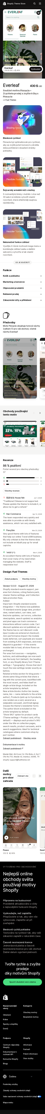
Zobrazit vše (23, 776)
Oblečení (7, 1015)
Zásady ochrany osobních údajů (16, 1090)
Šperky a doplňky (10, 1024)
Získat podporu (11, 579)
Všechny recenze (12, 491)
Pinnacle (25, 90)
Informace (27, 1045)
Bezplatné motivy (30, 1017)
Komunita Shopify (10, 1059)
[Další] (40, 413)
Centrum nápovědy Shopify (11, 1046)
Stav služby (28, 1058)
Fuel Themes (11, 100)
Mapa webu (8, 1102)
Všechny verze (29, 738)
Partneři (26, 1049)
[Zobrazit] (20, 434)
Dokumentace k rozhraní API (10, 1053)
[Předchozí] (34, 413)
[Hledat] (34, 4)
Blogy (5, 1063)
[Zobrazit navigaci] (40, 4)
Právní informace (30, 1054)
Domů (5, 1029)
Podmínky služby (10, 1084)
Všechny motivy (29, 579)
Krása (5, 1019)
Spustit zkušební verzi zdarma (22, 982)
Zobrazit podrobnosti (12, 738)
